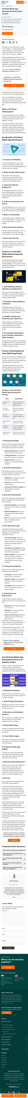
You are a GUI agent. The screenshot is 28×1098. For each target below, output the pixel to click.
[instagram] (8, 1092)
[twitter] (16, 1092)
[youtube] (14, 1092)
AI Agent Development (7, 1027)
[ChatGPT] (3, 42)
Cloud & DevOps (5, 1042)
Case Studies (4, 1057)
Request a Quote (20, 1096)
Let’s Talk (14, 85)
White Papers (4, 1064)
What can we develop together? (12, 960)
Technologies (5, 1049)
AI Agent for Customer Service (8, 1034)
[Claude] (16, 42)
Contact (3, 1067)
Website (4, 940)
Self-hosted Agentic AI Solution (8, 1029)
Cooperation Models (6, 1044)
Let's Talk (20, 2)
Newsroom (3, 1060)
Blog (3, 6)
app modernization (21, 207)
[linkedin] (19, 1092)
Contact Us (6, 1012)
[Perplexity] (10, 42)
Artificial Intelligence (6, 1021)
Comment (4, 910)
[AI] (6, 42)
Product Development (6, 1037)
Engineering (9, 6)
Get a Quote (7, 33)
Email (3, 934)
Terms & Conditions (18, 1084)
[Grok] (13, 42)
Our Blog (3, 1055)
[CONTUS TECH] (4, 2)
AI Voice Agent (5, 1031)
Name (4, 928)
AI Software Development (7, 1025)
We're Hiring (4, 1062)
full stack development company (16, 359)
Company (4, 1053)
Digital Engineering (6, 1039)
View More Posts (13, 885)
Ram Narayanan (9, 27)
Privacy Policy (9, 1084)
